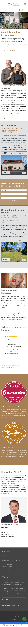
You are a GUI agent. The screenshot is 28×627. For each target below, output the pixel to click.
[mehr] (14, 72)
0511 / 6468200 (11, 10)
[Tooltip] (13, 367)
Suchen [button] (13, 200)
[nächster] (25, 349)
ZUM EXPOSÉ (21, 153)
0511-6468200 (24, 619)
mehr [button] (4, 119)
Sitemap (20, 616)
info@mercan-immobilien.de (12, 532)
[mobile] (25, 4)
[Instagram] (22, 10)
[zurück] (2, 349)
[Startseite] (14, 4)
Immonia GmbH (16, 615)
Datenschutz (15, 616)
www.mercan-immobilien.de (13, 571)
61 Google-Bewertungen (21, 625)
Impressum (8, 616)
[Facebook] (20, 10)
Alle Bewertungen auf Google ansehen (10, 365)
